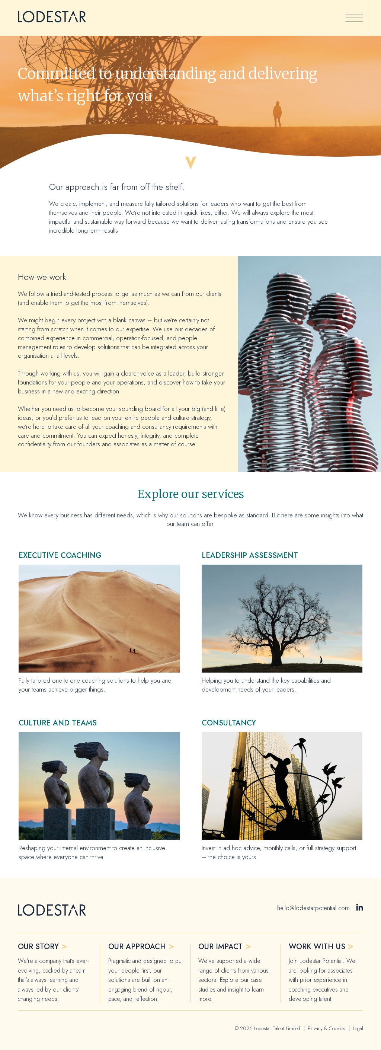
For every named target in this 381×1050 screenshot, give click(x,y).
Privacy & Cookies (326, 1028)
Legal (358, 1028)
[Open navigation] (354, 18)
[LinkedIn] (359, 908)
